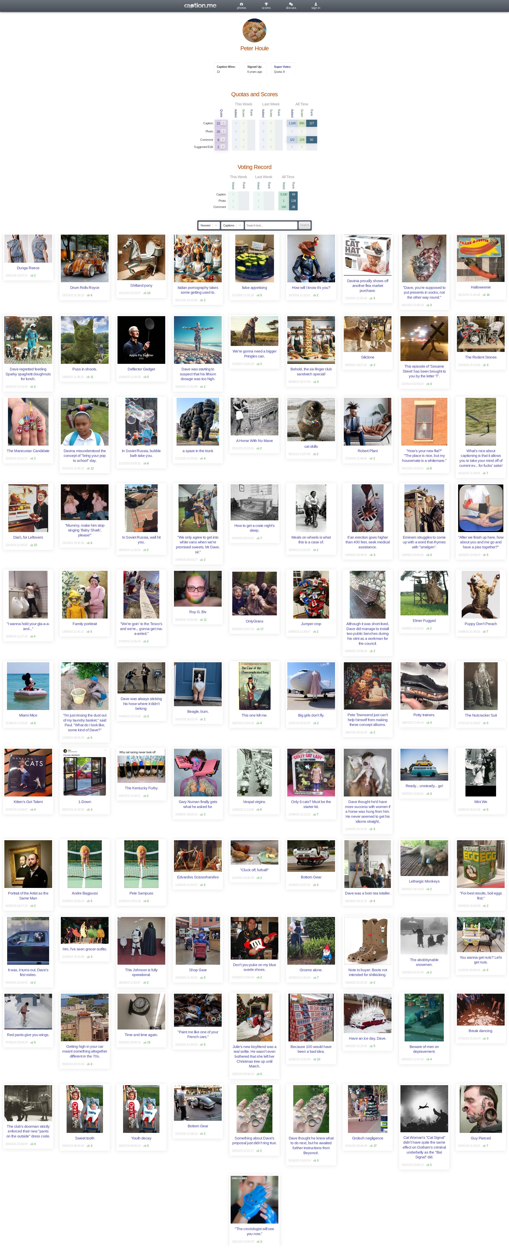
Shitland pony (141, 285)
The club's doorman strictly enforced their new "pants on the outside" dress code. (28, 1131)
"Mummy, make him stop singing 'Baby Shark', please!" (85, 530)
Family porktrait (85, 624)
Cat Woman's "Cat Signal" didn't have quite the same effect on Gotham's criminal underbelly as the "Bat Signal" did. (425, 1147)
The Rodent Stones (480, 357)
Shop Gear (198, 970)
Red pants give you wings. (28, 1035)
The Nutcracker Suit (481, 715)
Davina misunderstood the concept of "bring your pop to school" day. (85, 456)
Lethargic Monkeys (424, 881)
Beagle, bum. (198, 711)
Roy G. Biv (197, 612)
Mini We (480, 802)
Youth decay (141, 1138)
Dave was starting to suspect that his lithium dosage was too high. (198, 374)
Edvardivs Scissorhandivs (198, 877)
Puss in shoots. (84, 369)
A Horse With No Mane (254, 441)
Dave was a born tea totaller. (367, 893)
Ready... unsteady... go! (424, 786)
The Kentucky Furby (141, 788)
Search (304, 225)
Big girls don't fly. (311, 715)
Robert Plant (368, 451)
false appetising (254, 288)
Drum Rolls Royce (84, 288)
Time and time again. (141, 1035)
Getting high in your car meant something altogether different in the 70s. (85, 1051)
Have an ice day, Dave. (367, 1038)
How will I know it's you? (311, 288)
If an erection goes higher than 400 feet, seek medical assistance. (368, 542)
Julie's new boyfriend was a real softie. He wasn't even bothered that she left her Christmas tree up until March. (255, 1056)
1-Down (84, 802)
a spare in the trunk (198, 451)
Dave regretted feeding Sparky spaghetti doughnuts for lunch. (29, 374)
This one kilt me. (254, 715)
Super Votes (282, 66)
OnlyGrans (254, 621)
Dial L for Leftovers (28, 537)
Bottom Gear (311, 877)
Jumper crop (311, 624)
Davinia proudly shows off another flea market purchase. (368, 286)
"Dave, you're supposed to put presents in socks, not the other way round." (424, 292)
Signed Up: (254, 66)
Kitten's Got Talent (28, 802)
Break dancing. (481, 1031)
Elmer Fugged (424, 621)
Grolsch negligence (367, 1138)
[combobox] (223, 225)
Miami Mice (28, 715)
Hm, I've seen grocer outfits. (85, 949)
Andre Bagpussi (85, 893)
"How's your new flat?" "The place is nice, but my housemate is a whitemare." (424, 456)
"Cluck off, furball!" (254, 870)
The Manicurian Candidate (28, 451)
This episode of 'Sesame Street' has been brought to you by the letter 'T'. (425, 371)
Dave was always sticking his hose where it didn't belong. (142, 704)
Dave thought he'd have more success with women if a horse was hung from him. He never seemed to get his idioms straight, (368, 812)
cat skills (311, 446)
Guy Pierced (481, 1138)
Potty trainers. (424, 715)
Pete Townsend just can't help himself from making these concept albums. (368, 720)
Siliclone (367, 357)
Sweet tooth (84, 1138)
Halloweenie (481, 287)
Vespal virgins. (254, 802)
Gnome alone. (311, 970)
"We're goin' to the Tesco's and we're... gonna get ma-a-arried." (141, 629)
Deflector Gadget (141, 369)
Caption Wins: (226, 66)
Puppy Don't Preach (481, 624)
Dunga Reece (28, 268)
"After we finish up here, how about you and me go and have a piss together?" (481, 542)
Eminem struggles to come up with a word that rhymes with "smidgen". (425, 542)
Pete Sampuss (141, 893)
